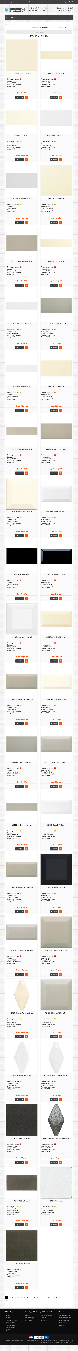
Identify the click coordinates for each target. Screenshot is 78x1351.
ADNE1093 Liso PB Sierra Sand (56, 449)
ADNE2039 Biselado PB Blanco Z (56, 825)
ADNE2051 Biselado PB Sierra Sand (22, 700)
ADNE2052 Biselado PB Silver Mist (22, 950)
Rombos (16, 1021)
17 (60, 1297)
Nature (15, 1146)
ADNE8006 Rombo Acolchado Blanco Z (56, 1076)
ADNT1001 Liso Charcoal (22, 1138)
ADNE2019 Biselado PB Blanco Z (56, 512)
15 (52, 1297)
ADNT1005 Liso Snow (56, 1201)
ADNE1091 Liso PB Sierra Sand (22, 261)
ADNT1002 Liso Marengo (22, 1264)
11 (37, 1297)
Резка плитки (33, 2)
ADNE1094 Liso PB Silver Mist (56, 324)
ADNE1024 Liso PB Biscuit (56, 198)
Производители (46, 1315)
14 (49, 1297)
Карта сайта (28, 1320)
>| (6, 1300)
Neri (15, 81)
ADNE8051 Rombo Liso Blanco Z (22, 1076)
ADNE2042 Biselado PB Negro (56, 574)
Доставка (13, 2)
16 (56, 1297)
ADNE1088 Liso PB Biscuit (56, 261)
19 (67, 1297)
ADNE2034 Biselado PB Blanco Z (22, 637)
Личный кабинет (65, 1315)
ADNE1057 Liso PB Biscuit (56, 73)
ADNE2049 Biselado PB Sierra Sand (22, 888)
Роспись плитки (22, 2)
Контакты (27, 1315)
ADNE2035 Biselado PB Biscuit (22, 512)
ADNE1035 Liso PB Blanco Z (56, 136)
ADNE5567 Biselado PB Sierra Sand (56, 950)
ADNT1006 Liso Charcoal (22, 1201)
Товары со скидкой (44, 1319)
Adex (17, 79)
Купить (21, 97)
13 (45, 1297)
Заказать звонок (66, 10)
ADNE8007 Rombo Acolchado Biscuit (21, 1013)
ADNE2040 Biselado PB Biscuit (56, 700)
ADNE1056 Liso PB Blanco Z (22, 324)
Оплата (7, 2)
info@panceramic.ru (38, 10)
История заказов (65, 1318)
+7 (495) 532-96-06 (38, 8)
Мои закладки (64, 1320)
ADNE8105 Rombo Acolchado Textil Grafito (56, 1138)
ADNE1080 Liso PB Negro (22, 574)
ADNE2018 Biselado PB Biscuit (56, 637)
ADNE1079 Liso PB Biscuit (22, 136)
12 (41, 1297)
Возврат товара (29, 1318)
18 (63, 1297)
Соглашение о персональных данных (11, 1327)
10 (34, 1297)
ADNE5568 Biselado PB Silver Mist (56, 1013)
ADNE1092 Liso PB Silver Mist (21, 762)
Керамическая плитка (16, 25)
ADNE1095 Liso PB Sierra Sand (22, 449)
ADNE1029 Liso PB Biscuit (22, 73)
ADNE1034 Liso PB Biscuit (56, 386)
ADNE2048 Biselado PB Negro (56, 888)
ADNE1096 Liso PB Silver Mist (21, 825)
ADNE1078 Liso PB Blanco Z (22, 198)
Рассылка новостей (62, 1324)
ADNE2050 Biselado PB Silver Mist (56, 762)
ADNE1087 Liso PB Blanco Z (22, 386)
